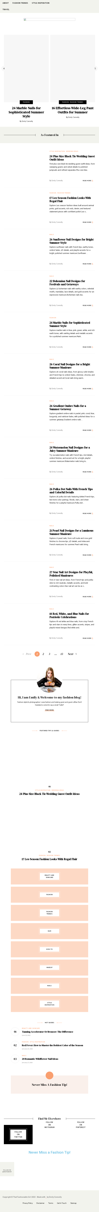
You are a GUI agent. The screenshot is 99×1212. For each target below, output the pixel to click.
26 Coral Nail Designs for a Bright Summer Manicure (70, 365)
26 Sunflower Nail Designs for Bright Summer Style (72, 241)
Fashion (26, 102)
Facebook (77, 6)
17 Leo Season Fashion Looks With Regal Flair (70, 199)
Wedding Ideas (72, 151)
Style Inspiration (57, 151)
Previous (3, 68)
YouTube (95, 6)
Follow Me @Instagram (7, 1171)
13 (62, 654)
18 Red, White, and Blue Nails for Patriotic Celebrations (69, 615)
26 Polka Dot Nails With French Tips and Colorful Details (71, 490)
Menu (92, 23)
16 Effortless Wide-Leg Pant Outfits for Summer (73, 110)
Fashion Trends (76, 102)
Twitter (82, 6)
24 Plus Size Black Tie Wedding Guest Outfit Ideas (72, 157)
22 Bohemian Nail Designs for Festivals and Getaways (67, 282)
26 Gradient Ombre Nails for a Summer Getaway (68, 407)
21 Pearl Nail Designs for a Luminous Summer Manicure (71, 532)
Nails (52, 234)
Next (95, 68)
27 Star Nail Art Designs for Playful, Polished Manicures (71, 573)
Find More (49, 710)
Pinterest (92, 6)
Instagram (87, 6)
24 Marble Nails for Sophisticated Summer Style (26, 112)
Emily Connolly (27, 121)
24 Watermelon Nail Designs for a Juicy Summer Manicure (70, 449)
